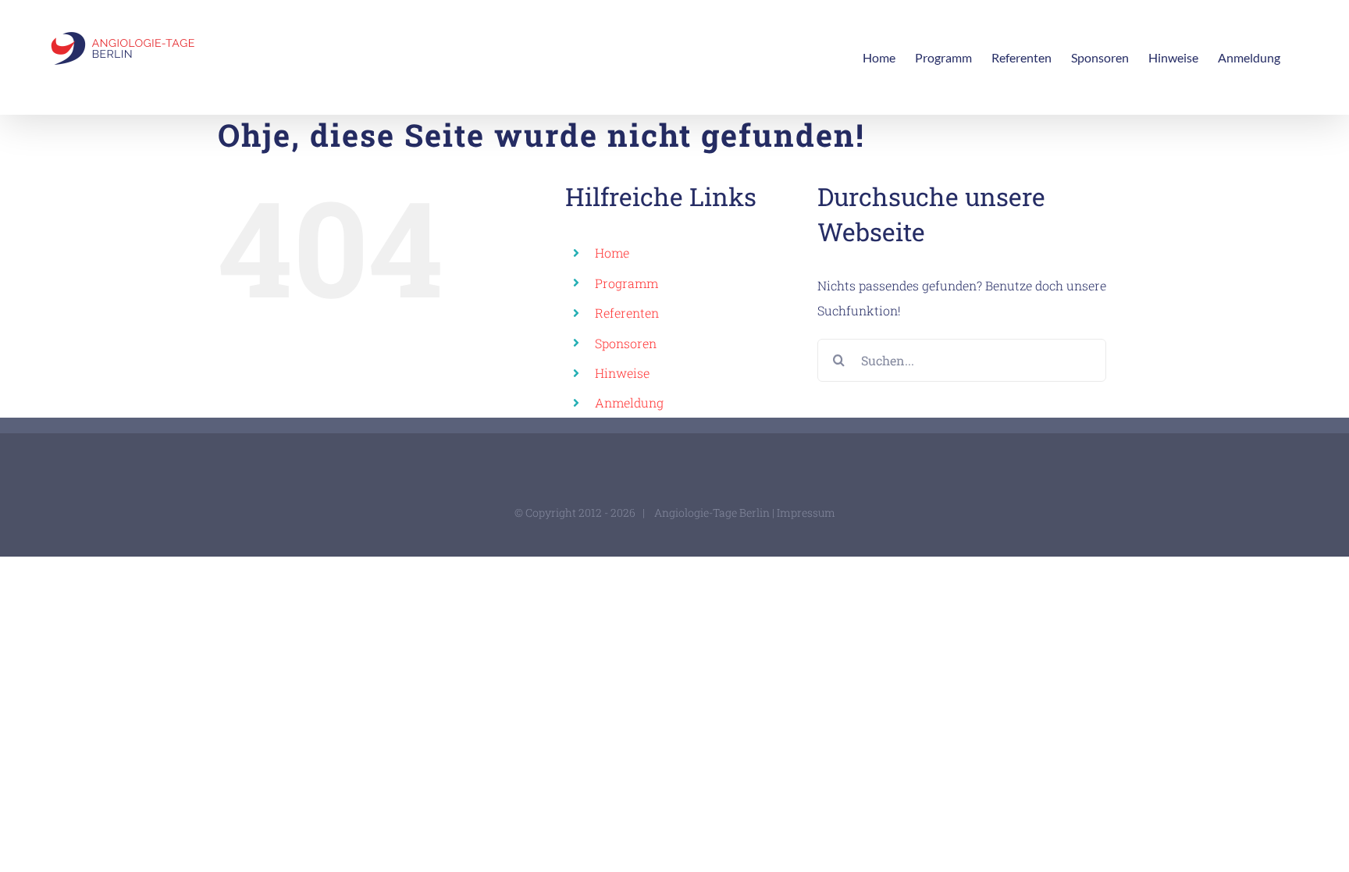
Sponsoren (626, 343)
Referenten (627, 312)
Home (612, 252)
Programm (626, 283)
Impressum (806, 512)
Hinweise (622, 373)
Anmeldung (629, 402)
